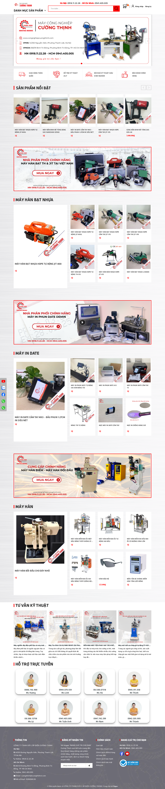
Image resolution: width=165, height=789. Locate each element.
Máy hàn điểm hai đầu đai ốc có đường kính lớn (137, 540)
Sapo (115, 786)
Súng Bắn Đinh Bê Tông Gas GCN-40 (137, 131)
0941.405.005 (101, 3)
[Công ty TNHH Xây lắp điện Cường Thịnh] (82, 40)
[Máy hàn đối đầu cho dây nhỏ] (40, 539)
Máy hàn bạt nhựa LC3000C (138, 272)
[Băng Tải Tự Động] (82, 410)
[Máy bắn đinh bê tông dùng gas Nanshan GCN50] (55, 110)
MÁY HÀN (24, 506)
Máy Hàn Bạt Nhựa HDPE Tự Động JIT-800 (38, 263)
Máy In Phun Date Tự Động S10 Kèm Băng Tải (82, 386)
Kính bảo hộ (104, 579)
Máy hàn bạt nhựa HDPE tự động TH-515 (82, 273)
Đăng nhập (139, 6)
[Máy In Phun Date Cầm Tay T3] (138, 370)
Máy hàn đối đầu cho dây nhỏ (32, 570)
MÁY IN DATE (27, 352)
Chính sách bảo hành (104, 759)
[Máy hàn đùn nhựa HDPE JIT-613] (110, 257)
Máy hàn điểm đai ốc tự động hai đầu (108, 540)
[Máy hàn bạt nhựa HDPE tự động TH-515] (82, 257)
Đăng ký (148, 6)
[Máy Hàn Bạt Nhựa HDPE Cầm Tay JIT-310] (138, 217)
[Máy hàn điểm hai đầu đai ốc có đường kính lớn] (138, 524)
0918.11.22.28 (74, 3)
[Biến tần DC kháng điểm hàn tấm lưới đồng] (138, 564)
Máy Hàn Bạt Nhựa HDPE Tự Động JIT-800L (26, 131)
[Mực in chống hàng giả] (138, 410)
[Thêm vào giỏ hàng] (35, 137)
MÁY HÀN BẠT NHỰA (34, 199)
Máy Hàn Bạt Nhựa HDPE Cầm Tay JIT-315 (109, 131)
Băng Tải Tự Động (78, 425)
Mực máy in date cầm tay (109, 425)
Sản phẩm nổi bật (33, 87)
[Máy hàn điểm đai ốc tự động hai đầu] (110, 524)
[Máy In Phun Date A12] (110, 370)
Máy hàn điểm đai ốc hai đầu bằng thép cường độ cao (81, 580)
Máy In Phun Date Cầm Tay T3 (137, 386)
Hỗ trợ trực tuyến (34, 663)
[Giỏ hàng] (125, 6)
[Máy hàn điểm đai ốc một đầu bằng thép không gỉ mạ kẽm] (82, 524)
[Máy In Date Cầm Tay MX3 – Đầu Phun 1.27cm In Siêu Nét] (82, 110)
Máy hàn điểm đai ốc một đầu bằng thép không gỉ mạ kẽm (82, 540)
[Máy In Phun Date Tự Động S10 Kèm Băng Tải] (82, 370)
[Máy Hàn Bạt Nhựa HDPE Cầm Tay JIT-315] (110, 110)
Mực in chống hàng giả (136, 425)
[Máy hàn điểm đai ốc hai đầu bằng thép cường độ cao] (82, 564)
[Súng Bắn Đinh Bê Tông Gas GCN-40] (138, 110)
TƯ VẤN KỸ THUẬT (32, 605)
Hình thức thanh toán (104, 749)
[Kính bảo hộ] (110, 564)
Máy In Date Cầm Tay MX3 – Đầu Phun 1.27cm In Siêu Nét (82, 131)
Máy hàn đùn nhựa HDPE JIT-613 (109, 273)
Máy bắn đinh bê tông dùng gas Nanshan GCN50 (54, 131)
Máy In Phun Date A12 (108, 385)
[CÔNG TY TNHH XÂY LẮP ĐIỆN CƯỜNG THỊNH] (23, 4)
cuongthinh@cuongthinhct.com (33, 776)
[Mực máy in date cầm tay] (110, 410)
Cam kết (99, 745)
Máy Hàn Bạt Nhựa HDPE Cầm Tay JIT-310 (137, 233)
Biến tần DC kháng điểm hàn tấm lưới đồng (137, 580)
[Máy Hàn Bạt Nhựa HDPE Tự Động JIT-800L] (27, 110)
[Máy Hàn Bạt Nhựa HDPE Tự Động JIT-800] (40, 232)
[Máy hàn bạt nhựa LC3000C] (138, 257)
